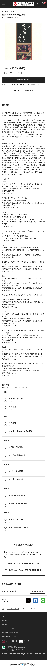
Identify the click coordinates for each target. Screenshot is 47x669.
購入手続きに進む (23, 80)
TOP (3, 609)
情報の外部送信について (9, 636)
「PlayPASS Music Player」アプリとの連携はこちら (23, 570)
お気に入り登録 (37, 591)
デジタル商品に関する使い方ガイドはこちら (23, 563)
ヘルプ (4, 616)
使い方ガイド (6, 620)
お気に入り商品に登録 (25, 90)
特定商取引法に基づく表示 (10, 632)
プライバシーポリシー (9, 628)
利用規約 (4, 624)
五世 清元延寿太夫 (9, 18)
